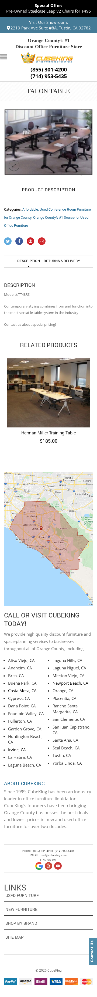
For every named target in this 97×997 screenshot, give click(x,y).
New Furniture (21, 909)
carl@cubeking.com (54, 855)
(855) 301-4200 (48, 70)
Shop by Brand (21, 923)
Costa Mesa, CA (22, 690)
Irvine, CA (17, 749)
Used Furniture (22, 895)
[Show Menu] (5, 57)
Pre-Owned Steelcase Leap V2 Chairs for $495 (48, 11)
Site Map (14, 937)
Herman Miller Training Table (48, 432)
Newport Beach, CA (70, 683)
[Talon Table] (48, 142)
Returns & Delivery (62, 260)
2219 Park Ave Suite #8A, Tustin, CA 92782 (51, 28)
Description (28, 260)
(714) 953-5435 (48, 76)
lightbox (14, 165)
